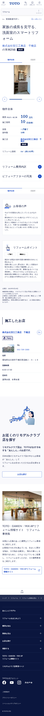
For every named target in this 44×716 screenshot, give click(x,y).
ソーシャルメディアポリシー (11, 703)
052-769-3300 (23, 350)
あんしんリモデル (9, 611)
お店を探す (22, 474)
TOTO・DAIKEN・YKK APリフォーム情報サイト (20, 570)
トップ (4, 598)
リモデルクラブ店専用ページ (13, 666)
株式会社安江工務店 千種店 (19, 46)
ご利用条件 (6, 692)
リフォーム (14, 598)
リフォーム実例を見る (29, 598)
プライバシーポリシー (9, 697)
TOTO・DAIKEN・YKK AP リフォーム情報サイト (12, 657)
